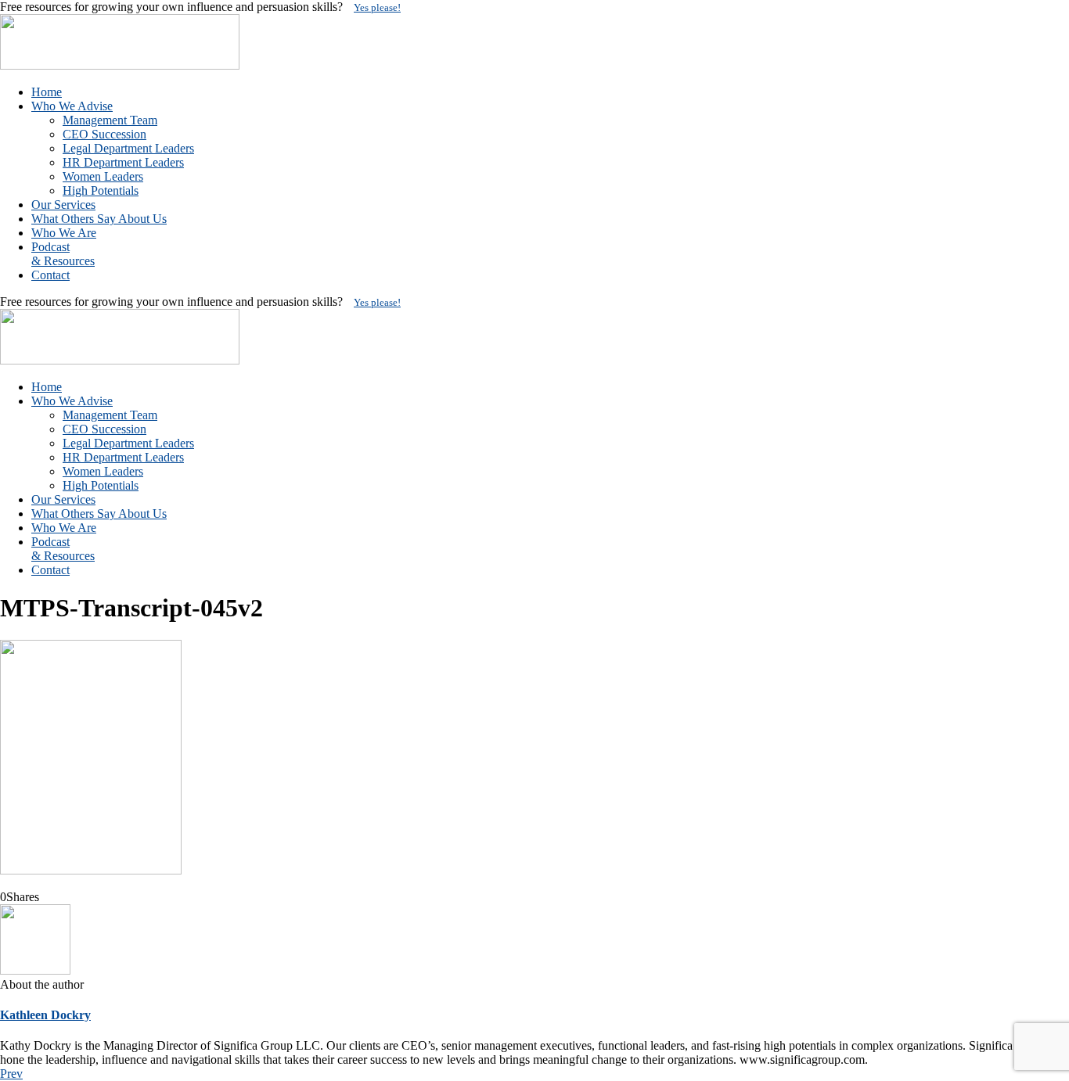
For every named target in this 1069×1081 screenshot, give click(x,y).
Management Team (110, 120)
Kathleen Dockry (45, 1015)
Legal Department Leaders (128, 148)
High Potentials (101, 190)
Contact (50, 275)
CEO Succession (104, 134)
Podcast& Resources (63, 254)
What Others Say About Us (99, 218)
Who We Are (63, 232)
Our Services (63, 204)
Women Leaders (103, 176)
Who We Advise (72, 106)
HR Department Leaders (123, 162)
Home (46, 92)
